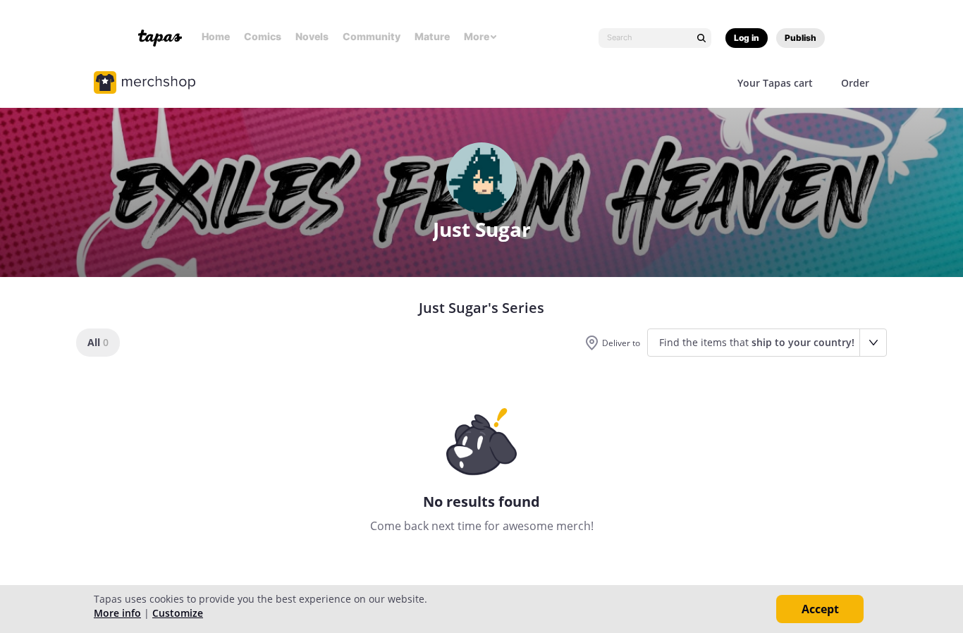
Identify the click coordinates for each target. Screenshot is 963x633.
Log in (746, 37)
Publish (800, 37)
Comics (262, 36)
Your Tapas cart (775, 83)
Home (216, 36)
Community (371, 36)
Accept (820, 609)
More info (117, 613)
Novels (312, 36)
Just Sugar (482, 229)
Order (855, 83)
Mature (432, 36)
